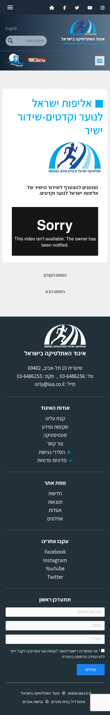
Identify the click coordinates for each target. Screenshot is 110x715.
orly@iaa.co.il (50, 384)
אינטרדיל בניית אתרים (68, 701)
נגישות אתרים (33, 701)
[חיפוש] (11, 41)
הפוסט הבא (55, 291)
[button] (10, 7)
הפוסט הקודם (55, 275)
